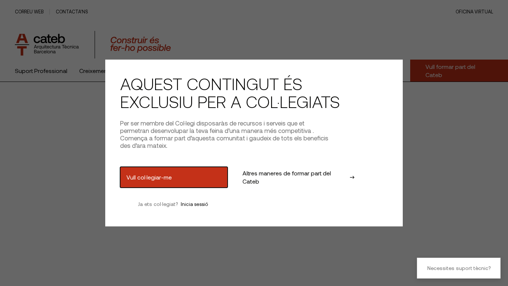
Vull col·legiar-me (149, 177)
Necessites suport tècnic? (459, 268)
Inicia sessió (194, 204)
